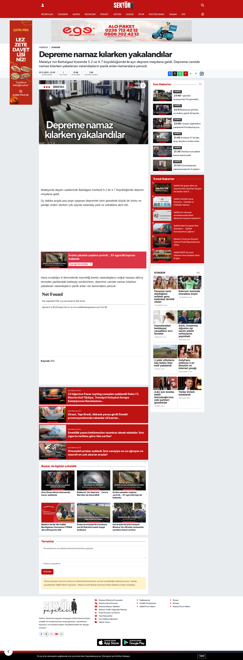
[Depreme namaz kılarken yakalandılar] (93, 112)
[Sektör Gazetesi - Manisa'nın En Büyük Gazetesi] (124, 5)
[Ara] (202, 5)
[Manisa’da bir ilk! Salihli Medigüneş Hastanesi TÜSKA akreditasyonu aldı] (58, 512)
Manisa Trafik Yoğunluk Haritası (113, 610)
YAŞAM (173, 14)
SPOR (141, 14)
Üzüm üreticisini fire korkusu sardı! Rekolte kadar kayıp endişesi (92, 527)
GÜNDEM (63, 14)
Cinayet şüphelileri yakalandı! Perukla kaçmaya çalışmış (187, 125)
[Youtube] (56, 634)
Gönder (47, 571)
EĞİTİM (117, 14)
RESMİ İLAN (47, 14)
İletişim (176, 603)
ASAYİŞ (76, 14)
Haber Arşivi (104, 622)
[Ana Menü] (202, 14)
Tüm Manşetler (105, 616)
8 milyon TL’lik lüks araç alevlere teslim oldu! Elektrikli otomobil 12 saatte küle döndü (186, 139)
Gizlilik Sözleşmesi (148, 603)
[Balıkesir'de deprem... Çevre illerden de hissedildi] (93, 480)
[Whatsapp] (61, 634)
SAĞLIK (130, 14)
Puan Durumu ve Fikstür (109, 613)
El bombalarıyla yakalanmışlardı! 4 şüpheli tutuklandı (186, 167)
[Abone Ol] (201, 74)
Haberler (43, 47)
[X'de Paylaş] (174, 73)
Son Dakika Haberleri (108, 619)
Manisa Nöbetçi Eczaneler (111, 600)
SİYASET (104, 14)
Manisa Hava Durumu (108, 603)
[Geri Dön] (8, 651)
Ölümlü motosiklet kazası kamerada (186, 153)
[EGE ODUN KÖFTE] (121, 31)
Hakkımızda (145, 600)
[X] (46, 634)
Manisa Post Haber (181, 606)
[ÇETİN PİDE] (21, 62)
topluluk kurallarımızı (67, 581)
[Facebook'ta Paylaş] (170, 73)
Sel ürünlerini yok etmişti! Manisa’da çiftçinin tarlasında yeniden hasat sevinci (128, 527)
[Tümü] (200, 84)
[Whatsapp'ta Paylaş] (180, 73)
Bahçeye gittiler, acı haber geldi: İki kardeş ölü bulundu (186, 112)
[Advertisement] (93, 165)
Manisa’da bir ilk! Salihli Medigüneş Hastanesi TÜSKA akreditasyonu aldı (56, 527)
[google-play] (134, 642)
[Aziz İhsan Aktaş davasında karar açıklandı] (58, 480)
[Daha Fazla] (185, 73)
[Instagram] (51, 634)
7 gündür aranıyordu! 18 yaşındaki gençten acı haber (185, 97)
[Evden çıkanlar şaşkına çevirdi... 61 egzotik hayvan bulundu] (129, 480)
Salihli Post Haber (147, 606)
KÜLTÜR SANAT (156, 14)
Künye (175, 600)
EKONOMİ (90, 14)
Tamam (201, 656)
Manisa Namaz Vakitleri (109, 606)
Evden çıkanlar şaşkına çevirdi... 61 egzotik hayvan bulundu (127, 495)
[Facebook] (41, 634)
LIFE (183, 14)
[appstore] (109, 642)
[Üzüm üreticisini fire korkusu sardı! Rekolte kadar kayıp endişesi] (93, 512)
